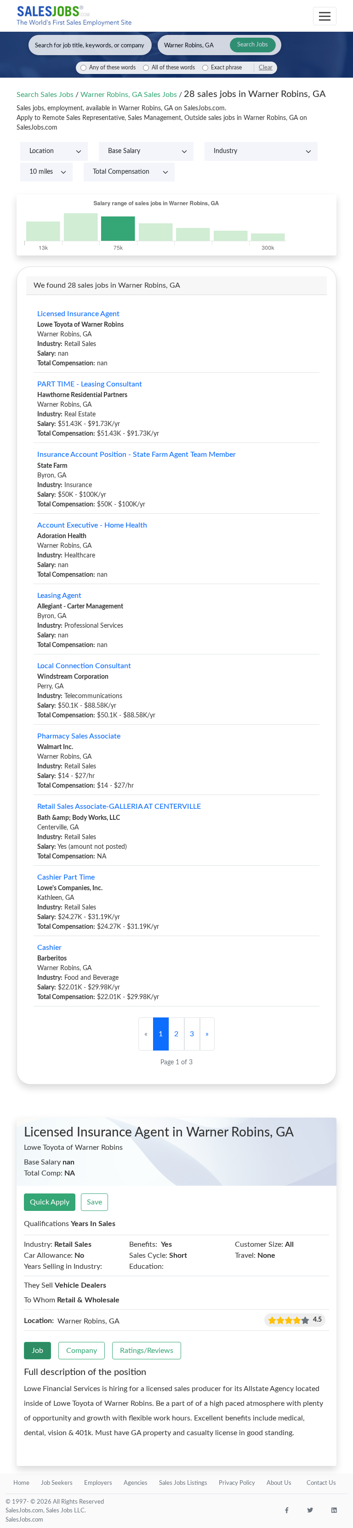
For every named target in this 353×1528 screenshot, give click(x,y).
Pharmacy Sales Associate (78, 736)
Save (94, 1202)
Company (81, 1350)
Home (21, 1483)
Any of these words (112, 67)
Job (37, 1350)
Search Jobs (252, 45)
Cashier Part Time (66, 877)
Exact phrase (226, 67)
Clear (266, 67)
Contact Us (321, 1483)
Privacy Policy (237, 1483)
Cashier (49, 947)
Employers (98, 1483)
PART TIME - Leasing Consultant (89, 384)
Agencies (136, 1483)
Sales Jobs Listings (183, 1483)
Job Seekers (57, 1483)
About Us (279, 1483)
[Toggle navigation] (324, 16)
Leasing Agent (59, 595)
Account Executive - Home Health (92, 525)
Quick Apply (49, 1202)
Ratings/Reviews (146, 1350)
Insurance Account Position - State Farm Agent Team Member (136, 454)
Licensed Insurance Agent (78, 314)
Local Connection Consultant (84, 666)
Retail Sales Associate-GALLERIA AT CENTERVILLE (119, 806)
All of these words (173, 67)
